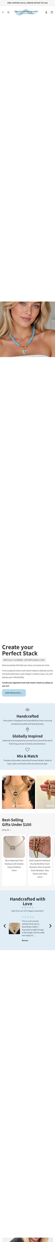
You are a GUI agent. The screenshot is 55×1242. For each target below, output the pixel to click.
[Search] (8, 12)
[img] (27, 907)
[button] (5, 926)
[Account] (46, 12)
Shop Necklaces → (14, 693)
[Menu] (3, 12)
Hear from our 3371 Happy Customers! (27, 910)
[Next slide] (50, 792)
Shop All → (7, 830)
